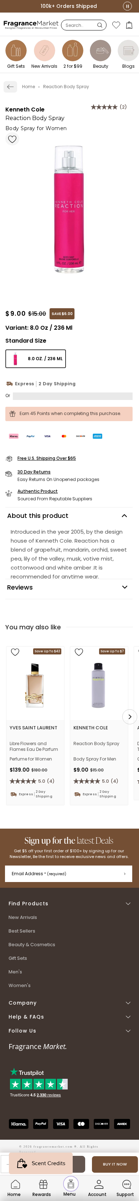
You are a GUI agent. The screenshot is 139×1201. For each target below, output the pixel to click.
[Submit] (124, 873)
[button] (130, 25)
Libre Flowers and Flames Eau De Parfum (34, 746)
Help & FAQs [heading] (26, 1017)
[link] (10, 86)
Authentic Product (37, 491)
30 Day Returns (34, 472)
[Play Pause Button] (127, 6)
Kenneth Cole (25, 109)
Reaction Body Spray (96, 744)
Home (28, 87)
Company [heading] (23, 1003)
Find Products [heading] (28, 903)
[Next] (129, 716)
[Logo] (31, 25)
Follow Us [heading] (22, 1031)
